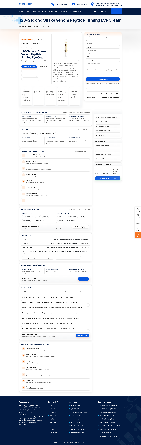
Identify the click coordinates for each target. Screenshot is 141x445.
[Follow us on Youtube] (102, 11)
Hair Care (53, 415)
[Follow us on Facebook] (95, 11)
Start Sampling (43, 66)
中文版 (56, 442)
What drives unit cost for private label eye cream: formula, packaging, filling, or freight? (55, 297)
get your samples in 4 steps (108, 178)
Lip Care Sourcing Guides (107, 419)
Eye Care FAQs (26, 288)
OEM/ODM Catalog (38, 11)
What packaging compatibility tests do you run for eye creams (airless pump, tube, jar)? (55, 323)
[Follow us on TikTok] (105, 11)
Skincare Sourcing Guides (108, 429)
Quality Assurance (101, 158)
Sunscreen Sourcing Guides (108, 436)
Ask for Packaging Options (80, 227)
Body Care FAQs (75, 405)
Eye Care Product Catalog (103, 122)
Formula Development (102, 150)
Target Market (89, 53)
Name (87, 40)
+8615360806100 (62, 4)
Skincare (52, 429)
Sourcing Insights (105, 433)
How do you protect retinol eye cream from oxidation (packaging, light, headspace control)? (55, 318)
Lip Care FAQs (75, 419)
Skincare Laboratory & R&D (104, 154)
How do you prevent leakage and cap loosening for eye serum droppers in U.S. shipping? (55, 313)
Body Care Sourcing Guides (108, 405)
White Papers (77, 11)
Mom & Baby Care (55, 426)
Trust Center (65, 11)
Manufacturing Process (102, 145)
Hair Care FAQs (75, 415)
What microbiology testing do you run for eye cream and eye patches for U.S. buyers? (55, 328)
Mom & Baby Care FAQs (78, 426)
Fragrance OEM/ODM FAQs (79, 412)
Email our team (83, 279)
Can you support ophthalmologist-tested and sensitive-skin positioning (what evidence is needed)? (55, 307)
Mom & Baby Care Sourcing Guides (110, 426)
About (27, 11)
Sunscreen (53, 433)
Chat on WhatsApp (82, 335)
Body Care (53, 405)
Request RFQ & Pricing (29, 66)
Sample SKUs (53, 402)
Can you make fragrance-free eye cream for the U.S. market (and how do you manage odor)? (55, 302)
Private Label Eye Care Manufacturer (106, 117)
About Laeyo (24, 402)
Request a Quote (103, 79)
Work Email (88, 47)
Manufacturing (53, 11)
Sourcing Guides (104, 402)
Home (21, 11)
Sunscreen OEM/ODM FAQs (79, 433)
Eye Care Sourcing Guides (103, 130)
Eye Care (39, 26)
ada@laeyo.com (82, 4)
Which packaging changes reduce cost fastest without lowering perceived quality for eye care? (55, 292)
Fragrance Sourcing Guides (108, 412)
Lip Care (52, 419)
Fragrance (53, 412)
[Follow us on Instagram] (98, 11)
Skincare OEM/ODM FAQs (78, 429)
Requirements (89, 66)
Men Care (53, 422)
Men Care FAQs (75, 422)
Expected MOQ (89, 60)
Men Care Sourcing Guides (108, 422)
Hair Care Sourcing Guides (108, 415)
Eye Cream (46, 26)
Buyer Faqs (73, 402)
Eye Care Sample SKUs (102, 126)
